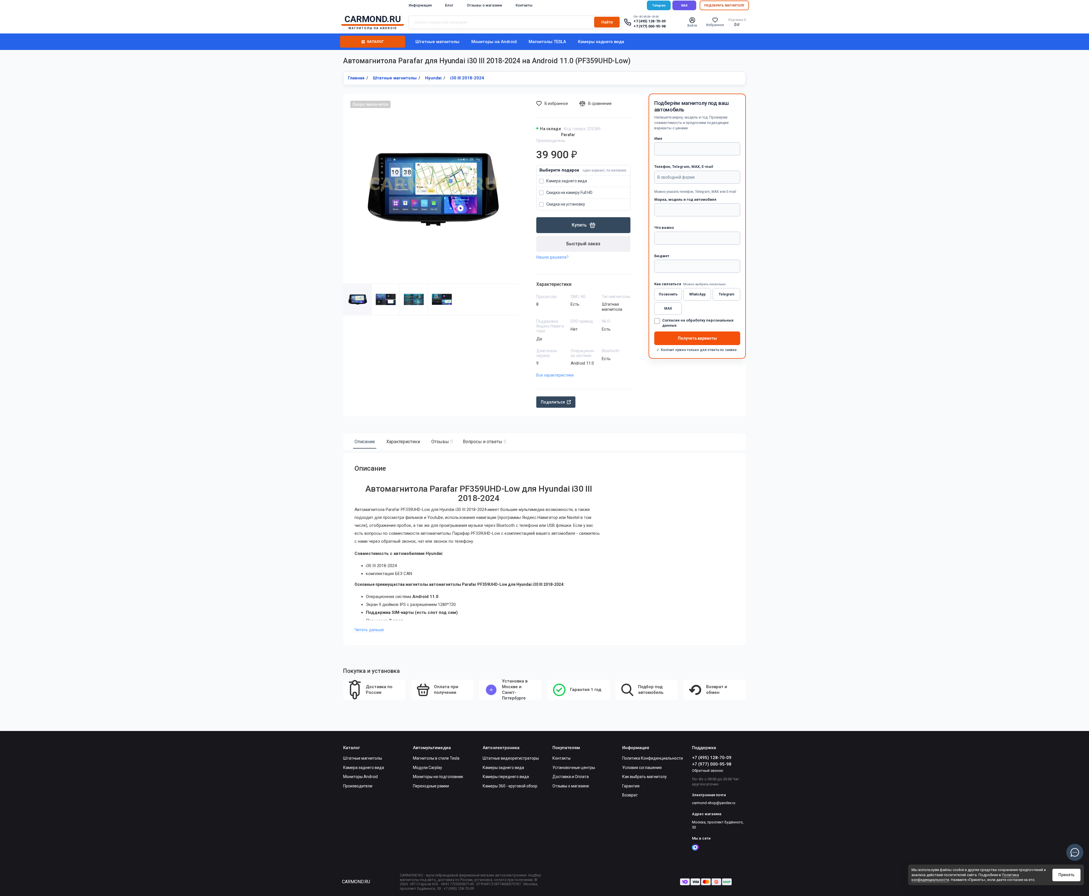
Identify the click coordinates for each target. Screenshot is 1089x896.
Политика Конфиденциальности (652, 758)
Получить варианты (697, 338)
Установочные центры (573, 767)
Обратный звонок (707, 770)
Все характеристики (555, 375)
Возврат (630, 795)
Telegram (659, 5)
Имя (658, 138)
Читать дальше (369, 629)
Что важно (664, 227)
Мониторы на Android (494, 41)
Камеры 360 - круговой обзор (510, 786)
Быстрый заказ (583, 243)
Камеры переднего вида (506, 776)
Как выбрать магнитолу (644, 776)
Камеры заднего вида (601, 41)
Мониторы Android (360, 776)
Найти (607, 22)
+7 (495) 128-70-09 (650, 21)
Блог (449, 5)
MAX (684, 5)
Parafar (568, 134)
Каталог (375, 41)
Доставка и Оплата (570, 776)
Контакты (524, 5)
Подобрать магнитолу (724, 5)
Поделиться (553, 402)
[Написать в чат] (1074, 852)
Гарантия (631, 786)
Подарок (583, 170)
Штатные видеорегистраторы (511, 758)
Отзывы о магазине (484, 5)
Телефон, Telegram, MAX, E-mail (683, 166)
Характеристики (403, 441)
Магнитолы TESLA (547, 41)
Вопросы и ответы (484, 441)
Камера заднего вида (363, 767)
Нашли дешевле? (552, 257)
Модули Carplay (427, 767)
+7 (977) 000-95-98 (650, 26)
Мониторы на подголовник (438, 776)
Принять (1066, 874)
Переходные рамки (431, 786)
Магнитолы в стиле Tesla (436, 758)
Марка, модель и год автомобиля (685, 199)
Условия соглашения (642, 767)
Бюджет (661, 256)
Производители (357, 786)
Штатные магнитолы (437, 41)
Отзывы (441, 441)
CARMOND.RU (356, 881)
